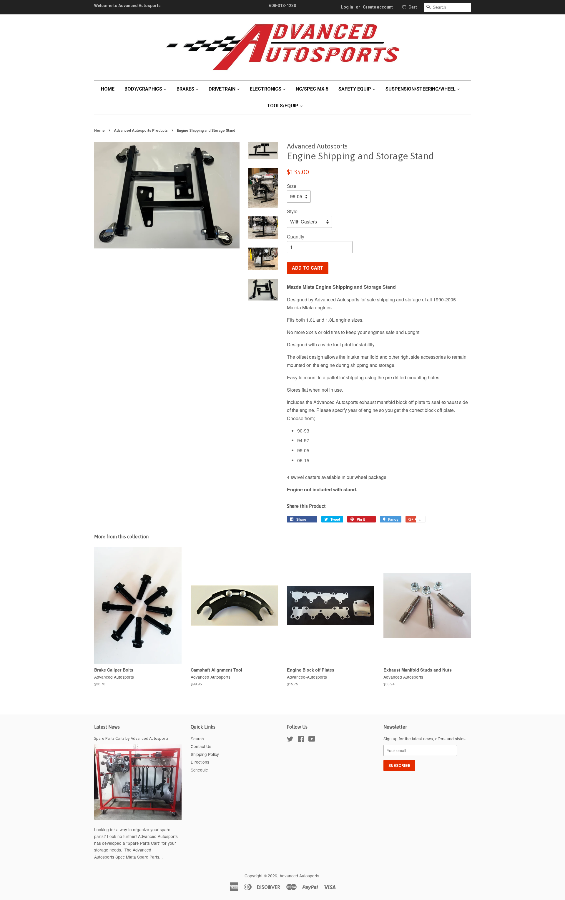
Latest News (107, 726)
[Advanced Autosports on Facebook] (301, 740)
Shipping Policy (205, 754)
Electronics (266, 89)
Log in (347, 7)
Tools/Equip (283, 105)
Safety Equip (355, 89)
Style (292, 211)
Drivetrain (223, 89)
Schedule (199, 770)
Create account (378, 7)
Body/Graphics (143, 89)
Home (107, 89)
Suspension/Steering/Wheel (421, 89)
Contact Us (201, 746)
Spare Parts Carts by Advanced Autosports (131, 738)
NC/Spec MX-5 (312, 89)
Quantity (295, 236)
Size (291, 186)
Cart (412, 7)
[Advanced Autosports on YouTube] (311, 740)
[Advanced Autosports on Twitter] (290, 740)
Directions (200, 762)
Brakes (186, 89)
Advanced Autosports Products (141, 130)
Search (197, 739)
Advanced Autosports (299, 876)
